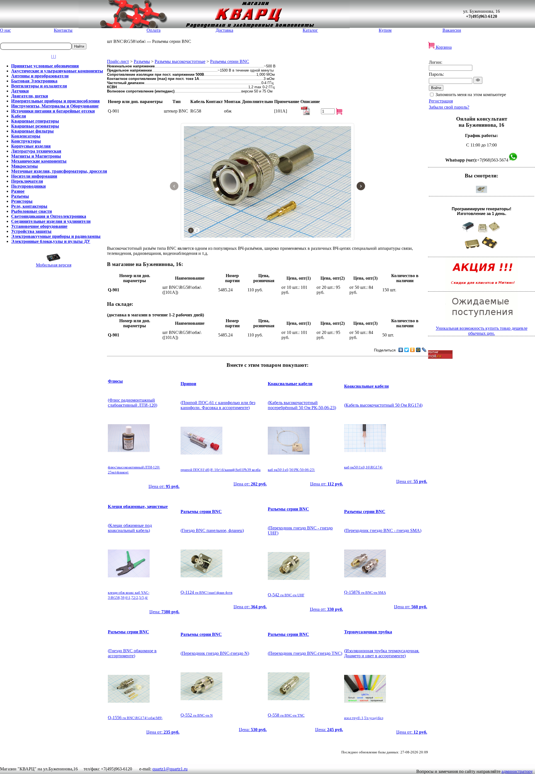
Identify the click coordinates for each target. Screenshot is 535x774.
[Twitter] (407, 349)
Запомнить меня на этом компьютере (471, 94)
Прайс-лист (118, 61)
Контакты (63, 30)
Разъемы (142, 61)
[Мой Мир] (418, 349)
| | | (53, 56)
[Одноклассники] (412, 349)
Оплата (153, 30)
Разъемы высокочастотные (180, 61)
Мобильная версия (53, 265)
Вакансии (451, 30)
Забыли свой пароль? (449, 107)
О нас (5, 30)
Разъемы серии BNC (229, 61)
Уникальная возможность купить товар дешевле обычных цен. (481, 331)
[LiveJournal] (424, 349)
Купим (385, 30)
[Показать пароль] (477, 80)
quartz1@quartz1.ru (170, 768)
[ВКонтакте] (401, 349)
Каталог (310, 30)
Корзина (443, 47)
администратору (517, 771)
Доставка (224, 30)
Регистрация (441, 101)
